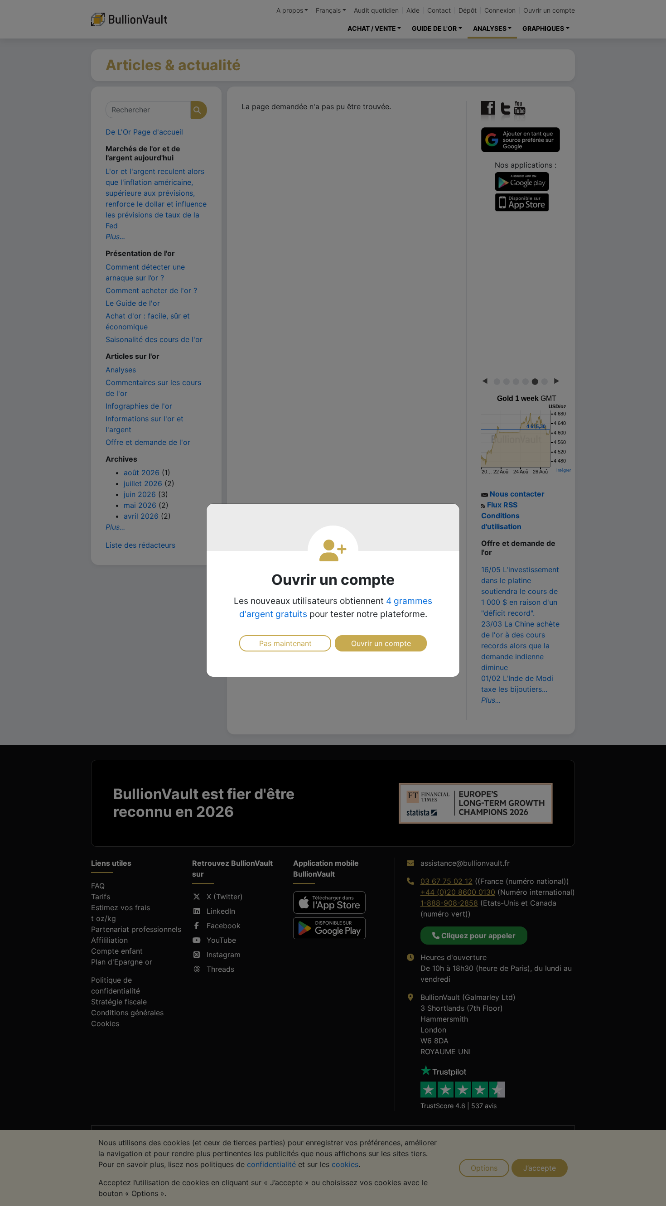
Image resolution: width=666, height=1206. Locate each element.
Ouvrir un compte (381, 643)
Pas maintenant (285, 643)
